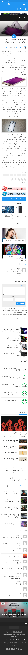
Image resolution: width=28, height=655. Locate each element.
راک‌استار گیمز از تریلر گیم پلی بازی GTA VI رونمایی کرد (10, 524)
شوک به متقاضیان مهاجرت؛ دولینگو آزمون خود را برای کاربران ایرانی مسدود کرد (10, 500)
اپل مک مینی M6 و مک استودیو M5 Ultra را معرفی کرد (12, 354)
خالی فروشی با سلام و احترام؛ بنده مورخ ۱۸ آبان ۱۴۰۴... (12, 569)
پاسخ (20, 275)
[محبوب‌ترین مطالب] (7, 486)
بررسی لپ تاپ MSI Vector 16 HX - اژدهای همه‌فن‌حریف (12, 401)
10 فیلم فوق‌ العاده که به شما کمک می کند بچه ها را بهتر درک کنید (15, 257)
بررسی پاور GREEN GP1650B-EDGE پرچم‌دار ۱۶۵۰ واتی (12, 370)
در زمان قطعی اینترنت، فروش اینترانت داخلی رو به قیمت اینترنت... (11, 584)
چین (15, 175)
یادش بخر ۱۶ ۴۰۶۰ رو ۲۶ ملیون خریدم (14, 595)
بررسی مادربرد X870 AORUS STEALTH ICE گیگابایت (11, 385)
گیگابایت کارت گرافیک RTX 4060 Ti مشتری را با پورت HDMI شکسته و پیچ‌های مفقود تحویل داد (12, 338)
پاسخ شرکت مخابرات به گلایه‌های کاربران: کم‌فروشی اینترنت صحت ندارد (11, 346)
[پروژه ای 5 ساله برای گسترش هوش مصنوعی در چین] (8, 209)
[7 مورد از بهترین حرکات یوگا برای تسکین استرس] (23, 453)
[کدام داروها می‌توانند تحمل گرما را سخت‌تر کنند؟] (14, 235)
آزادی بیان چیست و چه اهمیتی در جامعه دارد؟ (11, 459)
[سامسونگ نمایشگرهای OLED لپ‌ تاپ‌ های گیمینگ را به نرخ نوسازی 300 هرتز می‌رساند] (24, 331)
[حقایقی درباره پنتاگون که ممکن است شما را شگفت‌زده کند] (23, 441)
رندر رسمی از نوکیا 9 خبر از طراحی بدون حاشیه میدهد (21, 216)
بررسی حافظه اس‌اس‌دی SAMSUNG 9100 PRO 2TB (10, 377)
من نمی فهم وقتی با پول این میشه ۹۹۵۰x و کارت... (12, 544)
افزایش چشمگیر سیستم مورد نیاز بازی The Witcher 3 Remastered (11, 492)
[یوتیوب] (14, 188)
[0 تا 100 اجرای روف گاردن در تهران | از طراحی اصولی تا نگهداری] (23, 447)
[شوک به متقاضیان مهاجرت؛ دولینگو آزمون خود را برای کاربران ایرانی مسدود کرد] (24, 500)
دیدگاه (21, 264)
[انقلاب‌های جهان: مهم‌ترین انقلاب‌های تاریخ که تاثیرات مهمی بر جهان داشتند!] (14, 423)
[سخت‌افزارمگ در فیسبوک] (12, 649)
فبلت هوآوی (6, 175)
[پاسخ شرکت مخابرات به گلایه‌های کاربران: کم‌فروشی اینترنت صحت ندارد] (24, 347)
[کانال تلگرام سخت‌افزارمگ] (16, 649)
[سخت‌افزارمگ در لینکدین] (7, 649)
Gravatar (12, 318)
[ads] (14, 14)
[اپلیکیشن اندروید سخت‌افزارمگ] (18, 649)
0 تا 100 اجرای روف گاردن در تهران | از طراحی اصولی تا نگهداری (10, 447)
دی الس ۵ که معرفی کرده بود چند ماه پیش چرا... (12, 551)
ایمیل (12, 296)
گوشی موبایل (22, 18)
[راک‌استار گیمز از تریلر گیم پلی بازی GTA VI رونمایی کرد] (24, 524)
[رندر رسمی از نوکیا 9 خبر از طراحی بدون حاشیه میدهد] (20, 209)
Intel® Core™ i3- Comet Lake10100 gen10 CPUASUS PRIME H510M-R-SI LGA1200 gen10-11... (12, 576)
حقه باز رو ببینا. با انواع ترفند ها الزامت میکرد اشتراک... (12, 538)
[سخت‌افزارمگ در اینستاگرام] (14, 649)
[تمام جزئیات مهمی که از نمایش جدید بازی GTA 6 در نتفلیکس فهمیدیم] (24, 508)
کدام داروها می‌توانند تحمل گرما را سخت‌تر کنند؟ (15, 241)
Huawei (24, 175)
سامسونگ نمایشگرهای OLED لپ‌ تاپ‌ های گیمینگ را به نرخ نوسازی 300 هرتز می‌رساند (11, 331)
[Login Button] (17, 9)
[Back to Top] (14, 627)
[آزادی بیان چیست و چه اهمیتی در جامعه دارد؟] (23, 459)
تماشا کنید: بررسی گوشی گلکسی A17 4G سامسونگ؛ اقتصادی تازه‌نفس (11, 393)
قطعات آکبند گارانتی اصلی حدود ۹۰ (14, 557)
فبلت (11, 175)
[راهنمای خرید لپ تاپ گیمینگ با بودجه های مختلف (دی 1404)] (14, 610)
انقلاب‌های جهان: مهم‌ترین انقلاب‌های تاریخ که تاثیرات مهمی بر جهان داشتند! (15, 433)
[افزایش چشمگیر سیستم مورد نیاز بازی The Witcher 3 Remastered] (24, 493)
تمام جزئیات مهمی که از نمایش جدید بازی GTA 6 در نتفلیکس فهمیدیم (12, 199)
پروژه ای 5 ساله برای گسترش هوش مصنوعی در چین (9, 216)
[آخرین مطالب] (20, 486)
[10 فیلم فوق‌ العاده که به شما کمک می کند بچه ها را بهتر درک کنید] (14, 251)
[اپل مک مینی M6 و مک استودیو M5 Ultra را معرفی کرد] (24, 354)
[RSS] (21, 649)
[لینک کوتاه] (6, 48)
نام (24, 296)
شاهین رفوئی (18, 48)
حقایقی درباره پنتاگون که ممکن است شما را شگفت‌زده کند (10, 441)
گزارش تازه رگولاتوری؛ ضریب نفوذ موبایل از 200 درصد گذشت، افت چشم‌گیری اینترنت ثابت (10, 516)
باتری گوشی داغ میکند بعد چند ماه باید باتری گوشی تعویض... (12, 563)
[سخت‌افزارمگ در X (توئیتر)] (9, 649)
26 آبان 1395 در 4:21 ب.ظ (14, 270)
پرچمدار (19, 175)
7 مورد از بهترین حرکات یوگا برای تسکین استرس (11, 453)
